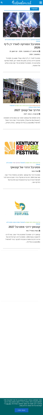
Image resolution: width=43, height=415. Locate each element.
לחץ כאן (8, 404)
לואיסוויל (37, 39)
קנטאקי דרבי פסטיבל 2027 (24, 226)
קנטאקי (38, 41)
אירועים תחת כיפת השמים (22, 105)
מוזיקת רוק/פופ (15, 39)
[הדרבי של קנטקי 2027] (21, 91)
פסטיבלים (8, 39)
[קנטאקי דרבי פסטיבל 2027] (21, 207)
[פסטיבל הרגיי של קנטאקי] (21, 148)
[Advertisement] (21, 275)
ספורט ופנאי (36, 107)
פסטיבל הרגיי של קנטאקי (25, 167)
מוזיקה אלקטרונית (25, 39)
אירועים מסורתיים (35, 105)
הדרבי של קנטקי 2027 (27, 110)
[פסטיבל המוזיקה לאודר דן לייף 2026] (21, 25)
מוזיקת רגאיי (16, 162)
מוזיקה (33, 39)
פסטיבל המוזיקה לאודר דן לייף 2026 (22, 46)
